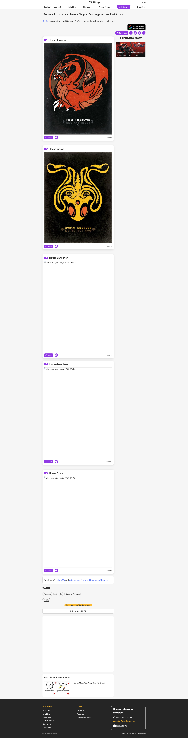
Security (134, 733)
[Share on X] (135, 33)
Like (47, 600)
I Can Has (46, 711)
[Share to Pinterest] (139, 33)
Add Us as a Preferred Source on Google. (88, 580)
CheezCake (46, 727)
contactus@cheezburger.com (124, 721)
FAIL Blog (46, 714)
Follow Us (60, 580)
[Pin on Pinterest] (56, 137)
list (61, 594)
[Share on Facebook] (131, 33)
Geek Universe (47, 724)
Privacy (129, 733)
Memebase (46, 717)
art (55, 594)
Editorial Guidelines (84, 717)
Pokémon (47, 594)
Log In (143, 2)
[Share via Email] (144, 33)
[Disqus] (78, 644)
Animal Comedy (48, 721)
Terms (123, 733)
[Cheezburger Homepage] (94, 2)
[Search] (47, 2)
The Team (80, 711)
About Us (80, 714)
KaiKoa (45, 21)
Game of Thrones (72, 594)
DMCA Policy (142, 733)
